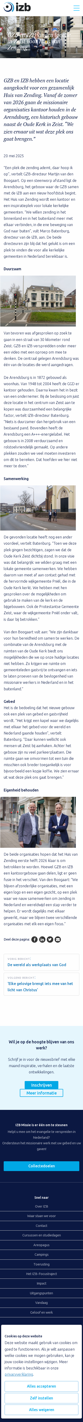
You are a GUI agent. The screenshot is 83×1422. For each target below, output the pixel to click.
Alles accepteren (41, 1386)
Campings (42, 1254)
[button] (77, 8)
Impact (41, 1283)
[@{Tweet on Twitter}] (50, 939)
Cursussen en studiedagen (41, 1235)
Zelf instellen (41, 1398)
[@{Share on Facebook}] (34, 939)
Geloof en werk (41, 1312)
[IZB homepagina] (17, 10)
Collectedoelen (41, 1166)
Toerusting (41, 1264)
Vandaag (41, 1303)
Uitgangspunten (41, 1293)
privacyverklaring (19, 1374)
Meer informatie (42, 1093)
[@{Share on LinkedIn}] (42, 939)
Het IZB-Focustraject (41, 1274)
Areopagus (41, 1245)
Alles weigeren (41, 1410)
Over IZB (41, 1206)
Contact (41, 1226)
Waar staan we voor (41, 1216)
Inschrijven (41, 1085)
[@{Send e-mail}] (58, 939)
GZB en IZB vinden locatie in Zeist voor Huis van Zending (39, 41)
